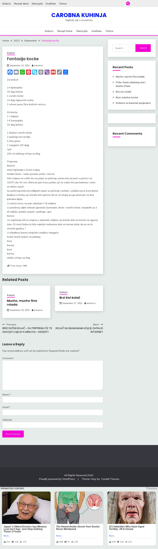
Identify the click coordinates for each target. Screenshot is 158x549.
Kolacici (6, 3)
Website (7, 419)
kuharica (38, 65)
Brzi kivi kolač (70, 297)
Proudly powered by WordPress (57, 478)
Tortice (63, 3)
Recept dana (21, 3)
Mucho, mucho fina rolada (22, 303)
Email (6, 407)
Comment (7, 358)
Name (6, 394)
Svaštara (51, 3)
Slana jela (37, 3)
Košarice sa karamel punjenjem (133, 102)
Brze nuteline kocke (127, 97)
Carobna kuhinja (79, 15)
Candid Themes (110, 478)
